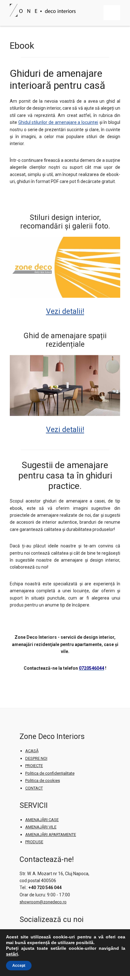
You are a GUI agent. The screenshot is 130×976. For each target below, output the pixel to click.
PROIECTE (34, 765)
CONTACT (34, 788)
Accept (18, 965)
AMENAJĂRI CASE (42, 819)
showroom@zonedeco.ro (43, 902)
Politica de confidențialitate (49, 773)
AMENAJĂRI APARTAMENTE (50, 834)
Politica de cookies (42, 780)
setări (12, 953)
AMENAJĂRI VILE (40, 827)
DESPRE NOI (36, 758)
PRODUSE (34, 841)
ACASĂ (31, 750)
